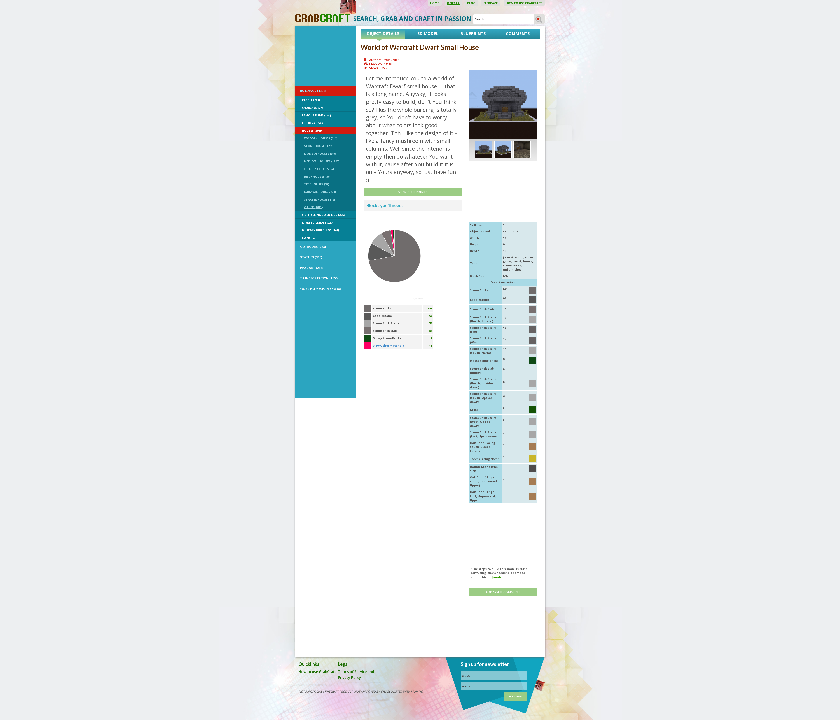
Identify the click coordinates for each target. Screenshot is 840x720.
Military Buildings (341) (320, 230)
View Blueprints (412, 192)
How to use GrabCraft (524, 3)
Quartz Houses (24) (319, 169)
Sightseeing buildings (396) (323, 215)
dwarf (517, 261)
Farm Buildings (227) (317, 222)
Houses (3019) (312, 131)
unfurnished (512, 269)
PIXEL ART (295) (311, 268)
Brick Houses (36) (317, 176)
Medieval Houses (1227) (321, 161)
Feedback (490, 3)
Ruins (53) (309, 238)
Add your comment (503, 592)
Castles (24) (311, 100)
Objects (453, 3)
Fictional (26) (312, 123)
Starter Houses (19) (319, 199)
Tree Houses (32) (316, 184)
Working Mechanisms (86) (321, 289)
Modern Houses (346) (320, 154)
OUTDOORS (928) (313, 247)
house (527, 261)
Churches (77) (312, 108)
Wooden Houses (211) (320, 138)
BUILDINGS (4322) (313, 91)
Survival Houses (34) (320, 192)
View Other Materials (388, 346)
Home (434, 3)
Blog (471, 3)
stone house (512, 265)
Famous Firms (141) (316, 115)
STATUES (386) (311, 257)
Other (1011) (313, 207)
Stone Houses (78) (318, 146)
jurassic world (513, 257)
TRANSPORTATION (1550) (319, 278)
